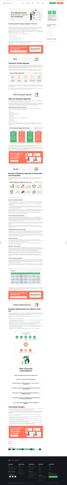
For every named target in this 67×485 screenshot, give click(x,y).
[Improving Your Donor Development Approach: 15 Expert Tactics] (66, 242)
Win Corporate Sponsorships (50, 34)
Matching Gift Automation (11, 467)
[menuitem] (58, 0)
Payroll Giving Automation (11, 469)
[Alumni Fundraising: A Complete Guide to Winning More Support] (0, 242)
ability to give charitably (27, 239)
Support (58, 0)
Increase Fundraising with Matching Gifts (51, 27)
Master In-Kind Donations (49, 32)
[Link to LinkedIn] (49, 483)
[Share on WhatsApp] (9, 444)
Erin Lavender (11, 439)
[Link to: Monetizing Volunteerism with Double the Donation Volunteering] (32, 449)
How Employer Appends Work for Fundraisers (15, 37)
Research (40, 468)
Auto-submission (10, 470)
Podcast (40, 469)
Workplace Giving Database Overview (32, 466)
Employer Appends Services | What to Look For (15, 39)
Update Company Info (31, 468)
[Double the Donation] (8, 3)
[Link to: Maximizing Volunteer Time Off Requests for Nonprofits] (15, 449)
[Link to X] (56, 483)
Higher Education (20, 467)
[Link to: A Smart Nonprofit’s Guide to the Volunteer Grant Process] (23, 449)
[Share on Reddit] (10, 444)
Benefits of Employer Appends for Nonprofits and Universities (17, 38)
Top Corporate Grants (31, 476)
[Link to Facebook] (54, 483)
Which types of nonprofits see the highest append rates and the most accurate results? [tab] (26, 388)
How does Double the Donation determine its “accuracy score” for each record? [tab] (25, 384)
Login (63, 0)
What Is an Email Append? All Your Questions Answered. (16, 416)
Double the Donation (22, 209)
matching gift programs (19, 201)
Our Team (50, 467)
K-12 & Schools (20, 470)
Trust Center (50, 468)
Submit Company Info (31, 469)
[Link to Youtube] (50, 483)
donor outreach (14, 247)
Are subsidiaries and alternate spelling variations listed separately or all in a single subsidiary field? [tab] (26, 398)
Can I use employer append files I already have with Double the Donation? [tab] (26, 403)
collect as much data (11, 109)
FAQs (49, 470)
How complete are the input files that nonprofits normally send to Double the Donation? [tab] (25, 393)
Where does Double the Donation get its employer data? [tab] (25, 375)
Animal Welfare (20, 469)
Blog (39, 466)
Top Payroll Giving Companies (32, 475)
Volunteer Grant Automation (12, 468)
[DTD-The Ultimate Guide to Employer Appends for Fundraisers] (25, 14)
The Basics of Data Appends (12, 35)
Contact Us (50, 469)
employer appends (19, 32)
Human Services (20, 471)
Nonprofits (19, 466)
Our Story (50, 466)
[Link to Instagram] (52, 483)
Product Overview (10, 466)
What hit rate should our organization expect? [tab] (25, 379)
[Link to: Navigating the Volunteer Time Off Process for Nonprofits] (10, 449)
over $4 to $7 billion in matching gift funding (33, 203)
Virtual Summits (41, 467)
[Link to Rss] (58, 483)
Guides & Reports (41, 471)
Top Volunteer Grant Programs (32, 474)
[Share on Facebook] (8, 444)
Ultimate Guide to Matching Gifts (43, 476)
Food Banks (19, 468)
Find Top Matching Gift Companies (50, 28)
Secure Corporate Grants (49, 33)
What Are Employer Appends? (13, 36)
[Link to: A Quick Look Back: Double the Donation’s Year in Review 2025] (41, 449)
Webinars (40, 470)
